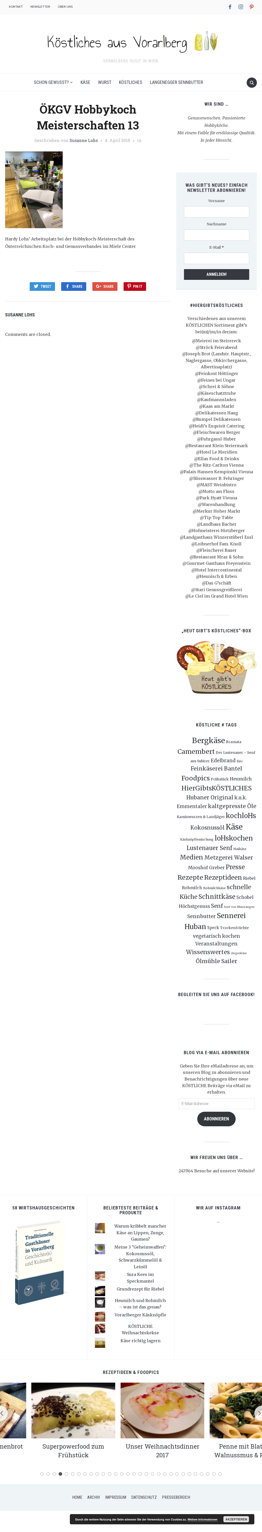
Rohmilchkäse (214, 888)
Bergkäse (208, 740)
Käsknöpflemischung (197, 839)
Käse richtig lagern (140, 1340)
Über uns (65, 6)
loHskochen (234, 838)
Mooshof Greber (206, 867)
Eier (240, 761)
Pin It (137, 286)
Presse (235, 867)
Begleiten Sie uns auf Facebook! (216, 994)
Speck (213, 927)
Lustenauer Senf (209, 848)
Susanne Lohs (84, 140)
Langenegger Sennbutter (176, 82)
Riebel (249, 878)
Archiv (93, 1497)
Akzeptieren (236, 1519)
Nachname (216, 224)
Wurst (104, 82)
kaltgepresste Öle (232, 806)
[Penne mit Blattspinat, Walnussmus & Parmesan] (220, 1410)
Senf (217, 906)
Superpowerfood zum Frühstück (42, 1450)
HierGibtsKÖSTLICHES (216, 788)
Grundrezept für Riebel (140, 1289)
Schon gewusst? (51, 82)
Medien (191, 857)
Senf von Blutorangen (239, 907)
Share (77, 286)
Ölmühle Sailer (216, 961)
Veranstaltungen (216, 944)
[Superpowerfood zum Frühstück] (42, 1410)
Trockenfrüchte (234, 927)
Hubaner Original (209, 797)
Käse (85, 82)
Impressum (115, 1497)
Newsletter (40, 6)
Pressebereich (176, 1497)
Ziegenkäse (239, 953)
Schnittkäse (216, 897)
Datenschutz (144, 1497)
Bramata (233, 742)
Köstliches (130, 82)
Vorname (216, 201)
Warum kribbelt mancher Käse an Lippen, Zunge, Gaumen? (140, 1233)
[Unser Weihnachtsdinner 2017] (131, 1410)
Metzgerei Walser (228, 857)
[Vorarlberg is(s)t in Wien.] (131, 40)
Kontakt (16, 6)
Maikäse (239, 849)
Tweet (46, 286)
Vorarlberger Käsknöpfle (140, 1314)
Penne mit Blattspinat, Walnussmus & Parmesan (220, 1450)
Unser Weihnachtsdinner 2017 (131, 1450)
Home (77, 1497)
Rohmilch (192, 887)
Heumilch (241, 779)
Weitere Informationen (202, 1519)
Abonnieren (216, 1118)
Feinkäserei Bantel (216, 768)
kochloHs (241, 816)
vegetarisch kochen (216, 936)
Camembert (196, 752)
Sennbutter (201, 916)
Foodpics (195, 778)
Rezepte (190, 877)
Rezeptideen (223, 877)
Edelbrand (223, 761)
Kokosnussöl (207, 827)
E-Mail (216, 247)
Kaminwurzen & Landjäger (201, 816)
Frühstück (220, 779)
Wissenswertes (208, 952)
